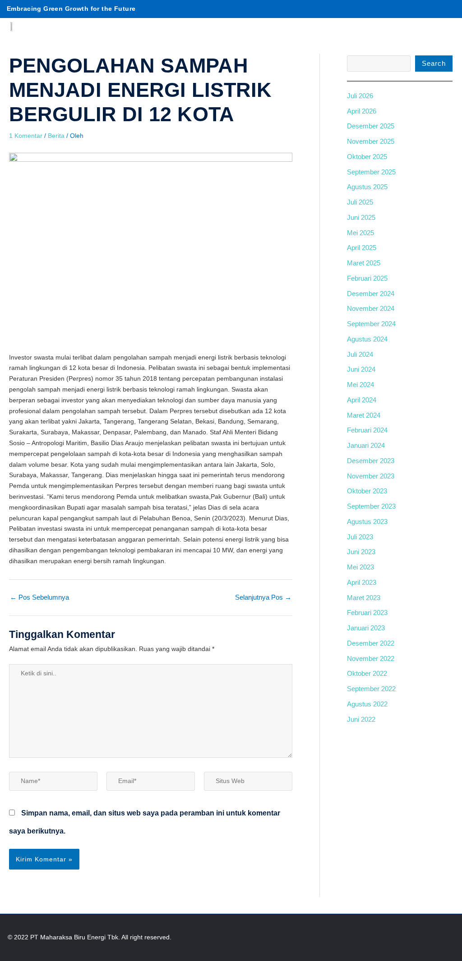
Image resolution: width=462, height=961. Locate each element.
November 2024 (370, 308)
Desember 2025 (370, 126)
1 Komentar (25, 135)
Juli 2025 (360, 202)
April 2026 (361, 111)
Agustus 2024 (367, 339)
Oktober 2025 (367, 156)
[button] (448, 20)
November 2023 (370, 476)
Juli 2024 (360, 354)
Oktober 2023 (367, 491)
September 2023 (371, 506)
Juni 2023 (361, 552)
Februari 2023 (367, 612)
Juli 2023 (360, 537)
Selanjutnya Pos (263, 597)
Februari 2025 (367, 278)
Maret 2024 (363, 415)
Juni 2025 (361, 217)
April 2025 (361, 247)
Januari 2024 (366, 445)
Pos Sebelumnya (39, 597)
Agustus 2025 (367, 187)
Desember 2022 (370, 643)
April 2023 (361, 582)
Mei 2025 (360, 233)
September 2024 (371, 324)
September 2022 (371, 688)
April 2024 (361, 400)
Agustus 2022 (367, 704)
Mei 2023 (360, 567)
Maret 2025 (363, 263)
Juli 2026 (360, 96)
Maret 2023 (363, 597)
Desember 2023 (370, 461)
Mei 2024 (360, 384)
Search (434, 63)
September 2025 (371, 172)
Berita (56, 135)
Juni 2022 (361, 719)
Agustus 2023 (367, 521)
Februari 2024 (367, 430)
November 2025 (370, 141)
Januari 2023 (366, 628)
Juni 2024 (361, 369)
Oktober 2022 (367, 673)
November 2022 (370, 658)
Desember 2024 (370, 293)
